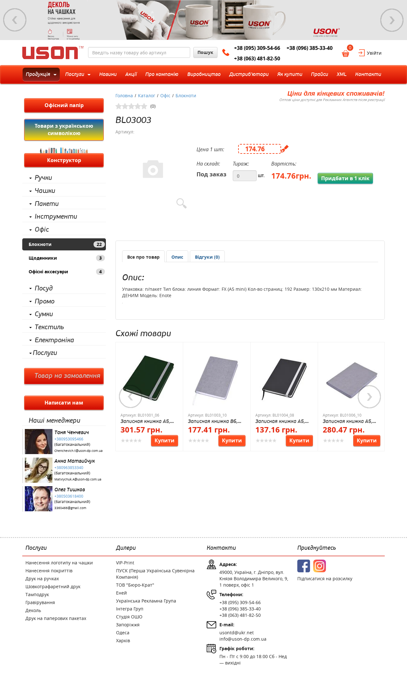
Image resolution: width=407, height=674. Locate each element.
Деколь (33, 610)
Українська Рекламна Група (146, 601)
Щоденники (65, 258)
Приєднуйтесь (316, 548)
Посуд (44, 288)
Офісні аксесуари (65, 272)
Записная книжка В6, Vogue (213, 421)
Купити (165, 440)
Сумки (44, 314)
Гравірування (40, 602)
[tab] (143, 256)
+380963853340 (68, 467)
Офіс (42, 230)
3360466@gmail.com (70, 508)
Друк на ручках (42, 578)
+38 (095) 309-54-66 (257, 47)
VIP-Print (125, 563)
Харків (123, 640)
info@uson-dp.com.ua (242, 639)
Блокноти (65, 244)
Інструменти (56, 217)
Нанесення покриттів (48, 571)
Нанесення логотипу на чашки (59, 563)
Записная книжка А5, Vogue (347, 421)
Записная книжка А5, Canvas (145, 421)
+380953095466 (68, 438)
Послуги (45, 353)
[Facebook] (303, 566)
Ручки (43, 178)
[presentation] (177, 257)
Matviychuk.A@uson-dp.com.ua (77, 479)
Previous (15, 20)
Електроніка (54, 340)
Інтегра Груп (129, 609)
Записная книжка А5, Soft (280, 421)
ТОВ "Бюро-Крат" (135, 585)
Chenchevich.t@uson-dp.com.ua (78, 451)
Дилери (126, 548)
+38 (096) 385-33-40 (309, 47)
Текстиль (49, 327)
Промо (44, 301)
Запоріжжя (128, 625)
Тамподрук (37, 594)
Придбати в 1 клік (345, 178)
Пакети (47, 204)
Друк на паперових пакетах (55, 618)
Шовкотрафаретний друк (52, 586)
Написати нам (64, 402)
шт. (261, 175)
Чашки (45, 191)
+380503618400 (68, 496)
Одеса (122, 633)
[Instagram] (319, 566)
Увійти (374, 53)
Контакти (221, 548)
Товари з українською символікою (64, 129)
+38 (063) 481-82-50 (257, 58)
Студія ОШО (129, 617)
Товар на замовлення (67, 376)
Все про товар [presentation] (143, 257)
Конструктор (64, 160)
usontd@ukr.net (236, 633)
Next (392, 20)
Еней (121, 593)
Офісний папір (64, 105)
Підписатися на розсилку (324, 578)
